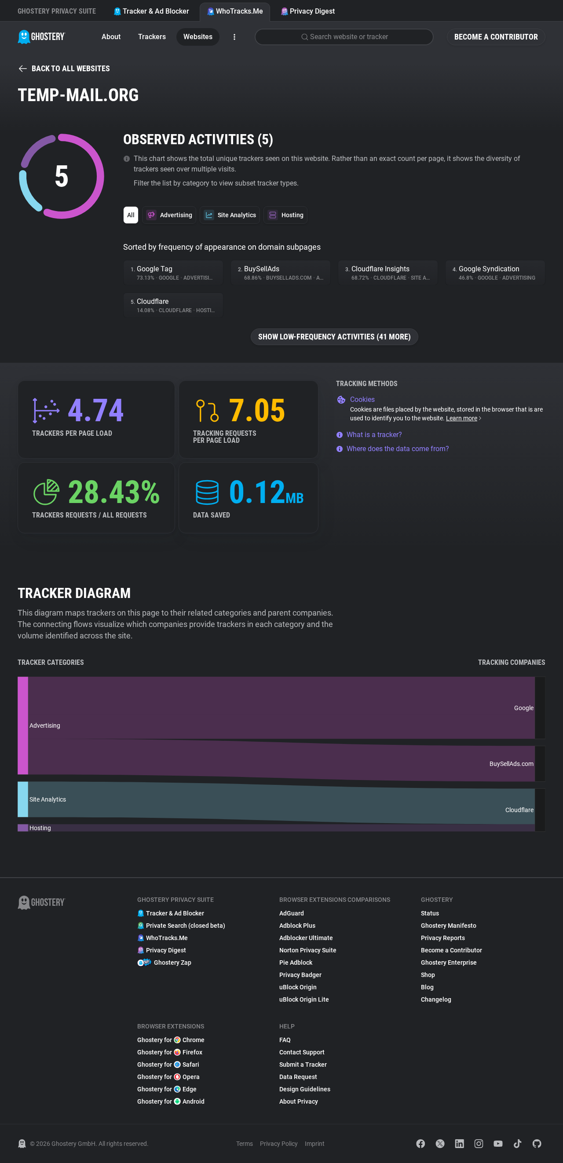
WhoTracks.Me (239, 11)
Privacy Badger (300, 974)
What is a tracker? (374, 434)
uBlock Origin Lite (304, 999)
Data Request (298, 1076)
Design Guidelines (304, 1089)
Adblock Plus (297, 925)
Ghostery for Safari (168, 1064)
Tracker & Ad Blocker (156, 11)
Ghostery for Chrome (171, 1039)
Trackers (152, 37)
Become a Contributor (496, 36)
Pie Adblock (295, 962)
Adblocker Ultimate (306, 937)
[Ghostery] (42, 37)
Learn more (461, 418)
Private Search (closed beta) (185, 925)
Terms (244, 1143)
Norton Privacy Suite (307, 950)
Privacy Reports (443, 937)
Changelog (436, 999)
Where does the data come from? (398, 449)
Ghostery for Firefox (169, 1052)
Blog (427, 987)
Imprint (315, 1143)
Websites (197, 37)
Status (430, 913)
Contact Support (302, 1052)
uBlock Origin (298, 987)
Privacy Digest (312, 11)
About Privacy (298, 1101)
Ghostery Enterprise (449, 962)
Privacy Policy (279, 1143)
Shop (428, 974)
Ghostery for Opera (168, 1076)
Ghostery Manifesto (448, 925)
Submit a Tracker (303, 1064)
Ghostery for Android (171, 1101)
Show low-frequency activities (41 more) (334, 336)
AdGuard (291, 913)
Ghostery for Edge (167, 1089)
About (111, 37)
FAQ (285, 1039)
